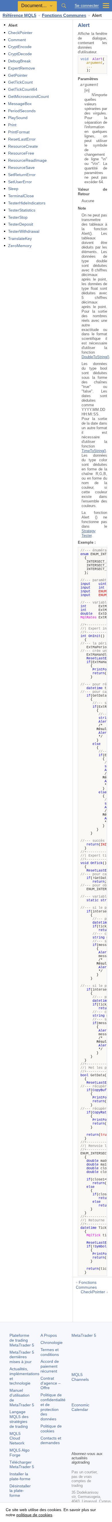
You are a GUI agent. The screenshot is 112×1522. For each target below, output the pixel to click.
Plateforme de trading (21, 1340)
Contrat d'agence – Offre (50, 1383)
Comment (17, 40)
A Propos (48, 1335)
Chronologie (51, 1342)
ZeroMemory (20, 245)
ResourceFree (21, 153)
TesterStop (18, 217)
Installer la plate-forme (19, 1476)
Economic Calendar (80, 1407)
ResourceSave (21, 167)
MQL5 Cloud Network (16, 1438)
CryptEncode (20, 46)
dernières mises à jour (21, 1357)
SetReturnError (22, 174)
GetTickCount (20, 82)
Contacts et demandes (50, 1440)
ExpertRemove (21, 68)
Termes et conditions (49, 1352)
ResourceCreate (23, 146)
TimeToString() (94, 451)
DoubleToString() (95, 357)
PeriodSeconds (22, 111)
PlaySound (18, 117)
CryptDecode (20, 54)
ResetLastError (22, 139)
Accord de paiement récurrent (49, 1366)
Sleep (13, 188)
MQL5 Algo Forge (19, 1452)
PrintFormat (19, 132)
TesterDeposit (20, 224)
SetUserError (20, 182)
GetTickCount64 (22, 89)
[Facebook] (75, 1436)
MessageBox (20, 103)
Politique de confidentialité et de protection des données (52, 1407)
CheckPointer (20, 32)
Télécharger (21, 1464)
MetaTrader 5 (84, 1335)
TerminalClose (21, 196)
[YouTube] (75, 1445)
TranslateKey (20, 238)
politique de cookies (34, 1515)
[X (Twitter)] (93, 1436)
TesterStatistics (21, 210)
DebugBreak (19, 61)
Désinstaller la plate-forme (20, 1491)
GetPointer (18, 75)
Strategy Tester (89, 533)
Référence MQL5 (19, 15)
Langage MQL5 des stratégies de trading (18, 1418)
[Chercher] (63, 5)
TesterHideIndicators (26, 203)
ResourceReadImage (27, 160)
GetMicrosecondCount (28, 96)
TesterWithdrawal (23, 231)
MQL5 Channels (80, 1377)
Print (12, 125)
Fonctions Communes (64, 15)
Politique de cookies (51, 1428)
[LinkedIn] (84, 1445)
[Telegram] (84, 1436)
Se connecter (87, 5)
